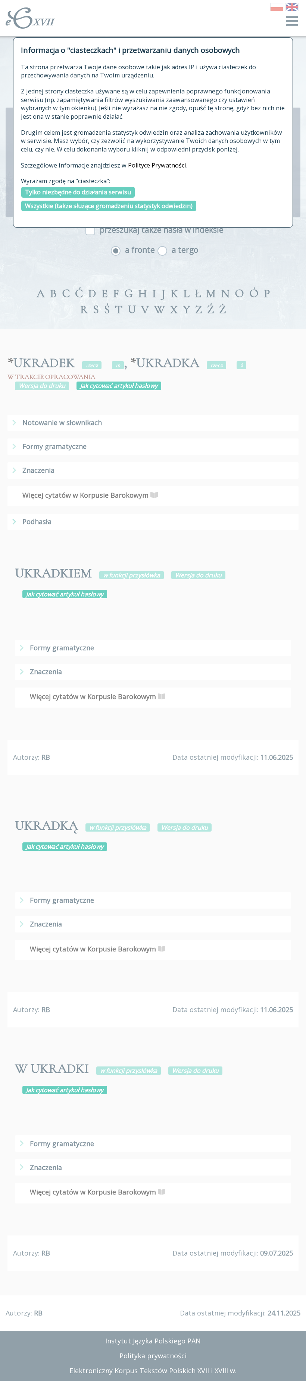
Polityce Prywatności (157, 165)
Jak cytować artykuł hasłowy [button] (118, 386)
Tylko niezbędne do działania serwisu (78, 192)
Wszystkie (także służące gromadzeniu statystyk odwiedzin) (109, 206)
